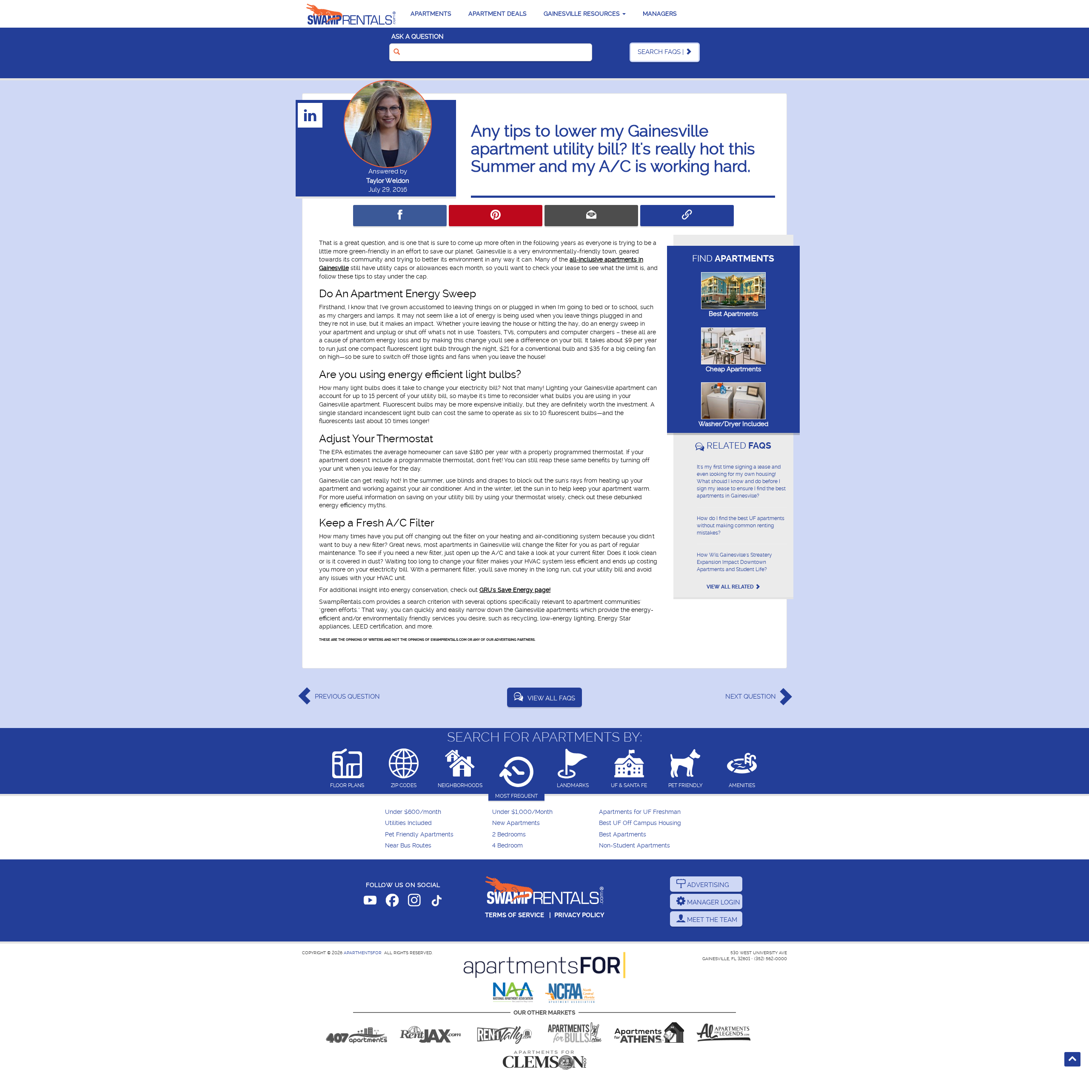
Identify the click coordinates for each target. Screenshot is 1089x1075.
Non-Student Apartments (634, 845)
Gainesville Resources (582, 13)
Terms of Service (514, 915)
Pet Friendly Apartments (419, 834)
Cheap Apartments (733, 369)
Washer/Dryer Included (733, 424)
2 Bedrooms (509, 834)
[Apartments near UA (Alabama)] (723, 1032)
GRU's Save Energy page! (514, 589)
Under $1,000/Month (522, 812)
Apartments (431, 13)
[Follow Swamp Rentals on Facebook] (392, 901)
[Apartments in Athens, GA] (649, 1032)
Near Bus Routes (408, 845)
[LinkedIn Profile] (310, 115)
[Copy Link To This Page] (687, 215)
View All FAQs (551, 698)
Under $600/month (413, 812)
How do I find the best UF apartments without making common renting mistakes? (740, 525)
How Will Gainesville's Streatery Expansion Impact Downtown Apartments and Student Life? (734, 562)
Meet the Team (711, 920)
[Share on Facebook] (400, 215)
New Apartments (516, 823)
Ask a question (417, 36)
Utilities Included (408, 823)
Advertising (707, 885)
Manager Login (712, 902)
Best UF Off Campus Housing (640, 823)
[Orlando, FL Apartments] (356, 1032)
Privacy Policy (579, 915)
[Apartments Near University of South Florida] (575, 1032)
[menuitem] (437, 812)
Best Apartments (733, 314)
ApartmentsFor (363, 953)
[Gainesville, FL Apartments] (351, 14)
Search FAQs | (661, 52)
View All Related (731, 587)
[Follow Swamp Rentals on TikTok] (436, 901)
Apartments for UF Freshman (640, 812)
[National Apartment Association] (513, 993)
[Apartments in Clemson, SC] (544, 1060)
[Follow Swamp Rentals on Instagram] (414, 901)
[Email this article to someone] (591, 215)
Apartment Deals (497, 13)
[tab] (347, 769)
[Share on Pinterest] (495, 215)
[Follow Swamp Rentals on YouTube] (370, 901)
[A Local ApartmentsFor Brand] (544, 965)
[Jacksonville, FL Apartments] (430, 1032)
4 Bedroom (507, 845)
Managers (660, 13)
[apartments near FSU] (504, 1032)
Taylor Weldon (387, 181)
